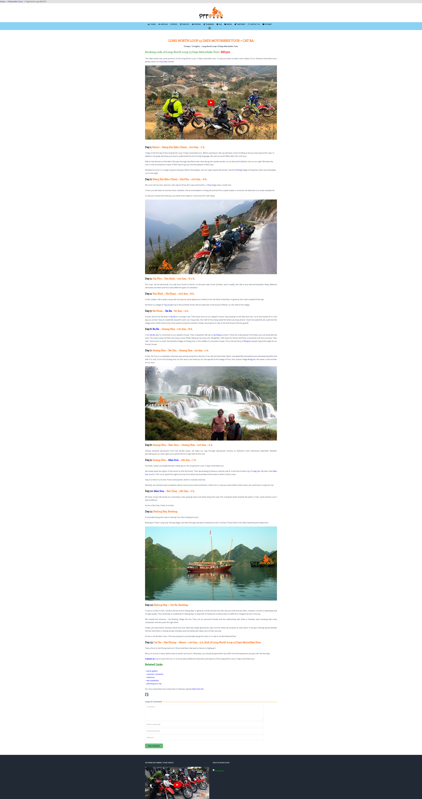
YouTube (163, 61)
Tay (165, 305)
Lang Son (256, 471)
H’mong (238, 170)
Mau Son (173, 459)
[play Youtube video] (211, 102)
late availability (152, 680)
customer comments (154, 674)
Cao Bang (217, 335)
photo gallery (152, 671)
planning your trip (154, 683)
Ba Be (168, 310)
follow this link (198, 689)
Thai (209, 185)
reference (150, 677)
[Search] (209, 28)
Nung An (247, 341)
